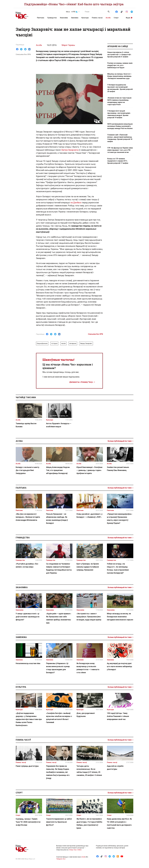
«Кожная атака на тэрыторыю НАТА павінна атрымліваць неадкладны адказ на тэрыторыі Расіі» (119, 101)
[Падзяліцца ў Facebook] (17, 49)
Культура (85, 18)
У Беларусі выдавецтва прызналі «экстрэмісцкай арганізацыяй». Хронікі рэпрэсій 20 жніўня (120, 88)
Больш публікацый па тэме (120, 441)
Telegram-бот (61, 859)
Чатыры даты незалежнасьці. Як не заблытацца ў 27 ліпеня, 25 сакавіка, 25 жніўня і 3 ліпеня (89, 770)
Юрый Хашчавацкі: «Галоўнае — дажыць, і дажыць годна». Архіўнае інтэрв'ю (89, 470)
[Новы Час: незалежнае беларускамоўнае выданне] (24, 14)
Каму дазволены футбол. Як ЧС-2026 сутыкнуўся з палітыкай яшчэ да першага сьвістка (119, 823)
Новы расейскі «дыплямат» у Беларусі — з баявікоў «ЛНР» (89, 515)
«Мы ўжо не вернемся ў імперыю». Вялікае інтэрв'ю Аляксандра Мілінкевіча (28, 517)
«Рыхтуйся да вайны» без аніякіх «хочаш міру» (27, 565)
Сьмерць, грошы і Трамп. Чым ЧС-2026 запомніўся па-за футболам (28, 822)
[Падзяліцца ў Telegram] (21, 49)
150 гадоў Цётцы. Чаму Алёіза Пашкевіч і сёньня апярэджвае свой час (118, 716)
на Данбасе (75, 202)
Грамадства (52, 18)
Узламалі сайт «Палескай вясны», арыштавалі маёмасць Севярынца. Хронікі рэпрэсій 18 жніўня (119, 138)
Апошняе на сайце (117, 46)
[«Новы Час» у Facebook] (116, 11)
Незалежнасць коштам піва (28, 663)
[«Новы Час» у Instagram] (126, 11)
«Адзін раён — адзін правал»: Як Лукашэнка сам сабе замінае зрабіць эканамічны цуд (58, 618)
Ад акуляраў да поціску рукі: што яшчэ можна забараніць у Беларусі (119, 666)
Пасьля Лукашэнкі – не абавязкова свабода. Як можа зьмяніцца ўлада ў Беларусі (57, 518)
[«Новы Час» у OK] (117, 856)
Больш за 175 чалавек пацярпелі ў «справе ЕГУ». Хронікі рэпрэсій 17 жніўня (117, 161)
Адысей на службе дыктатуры (115, 767)
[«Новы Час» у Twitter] (113, 856)
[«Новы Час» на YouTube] (121, 856)
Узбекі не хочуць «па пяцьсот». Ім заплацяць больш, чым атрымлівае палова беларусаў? (118, 568)
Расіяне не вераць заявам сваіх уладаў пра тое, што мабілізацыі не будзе (119, 65)
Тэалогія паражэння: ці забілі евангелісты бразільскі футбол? (59, 822)
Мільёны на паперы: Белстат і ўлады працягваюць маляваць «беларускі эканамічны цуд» (119, 76)
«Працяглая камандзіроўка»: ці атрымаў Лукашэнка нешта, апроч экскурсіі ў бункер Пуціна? (119, 518)
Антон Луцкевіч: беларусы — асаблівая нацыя (58, 425)
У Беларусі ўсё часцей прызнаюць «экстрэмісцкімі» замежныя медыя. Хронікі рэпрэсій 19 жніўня (118, 114)
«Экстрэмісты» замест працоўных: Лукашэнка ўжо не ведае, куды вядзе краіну (89, 617)
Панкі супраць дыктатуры (27, 766)
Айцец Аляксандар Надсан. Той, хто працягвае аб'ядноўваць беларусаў (58, 470)
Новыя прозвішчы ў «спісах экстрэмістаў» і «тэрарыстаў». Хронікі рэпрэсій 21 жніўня (119, 54)
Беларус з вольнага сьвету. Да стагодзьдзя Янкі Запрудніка (28, 470)
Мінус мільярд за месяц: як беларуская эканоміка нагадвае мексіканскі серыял (120, 617)
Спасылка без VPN (23, 54)
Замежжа (74, 18)
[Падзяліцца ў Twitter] (25, 49)
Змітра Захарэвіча (69, 150)
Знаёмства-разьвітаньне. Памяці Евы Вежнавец (118, 468)
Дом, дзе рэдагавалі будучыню (86, 714)
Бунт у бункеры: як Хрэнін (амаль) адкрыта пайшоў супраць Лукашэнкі (88, 567)
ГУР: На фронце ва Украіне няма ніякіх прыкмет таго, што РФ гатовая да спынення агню (120, 150)
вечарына (72, 343)
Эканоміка (64, 18)
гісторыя (54, 343)
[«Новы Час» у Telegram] (131, 11)
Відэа (128, 18)
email (83, 857)
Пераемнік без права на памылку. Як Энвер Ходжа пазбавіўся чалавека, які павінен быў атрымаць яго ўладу (58, 772)
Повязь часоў (97, 18)
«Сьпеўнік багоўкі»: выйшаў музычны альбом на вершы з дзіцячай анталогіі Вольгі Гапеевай (59, 717)
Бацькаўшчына (42, 343)
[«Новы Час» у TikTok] (121, 11)
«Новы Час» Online (75, 850)
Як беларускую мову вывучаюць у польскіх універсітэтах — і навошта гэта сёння (88, 668)
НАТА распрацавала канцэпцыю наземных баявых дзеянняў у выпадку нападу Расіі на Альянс (120, 126)
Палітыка (40, 18)
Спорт (116, 18)
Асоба (108, 18)
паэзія (63, 343)
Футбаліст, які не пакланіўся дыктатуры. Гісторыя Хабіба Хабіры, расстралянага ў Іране (89, 823)
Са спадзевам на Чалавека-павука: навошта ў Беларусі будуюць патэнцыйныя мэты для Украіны (59, 568)
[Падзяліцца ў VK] (29, 49)
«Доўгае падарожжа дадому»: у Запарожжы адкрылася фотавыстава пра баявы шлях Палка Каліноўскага (29, 719)
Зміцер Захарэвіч (86, 343)
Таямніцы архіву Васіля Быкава (26, 425)
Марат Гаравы (68, 45)
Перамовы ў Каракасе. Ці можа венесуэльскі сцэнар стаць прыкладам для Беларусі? (58, 668)
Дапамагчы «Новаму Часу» (81, 382)
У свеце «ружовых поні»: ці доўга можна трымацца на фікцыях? (27, 617)
